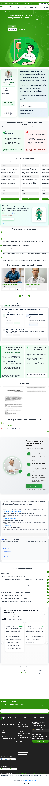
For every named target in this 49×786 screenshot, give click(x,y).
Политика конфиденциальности (21, 773)
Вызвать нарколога (8, 219)
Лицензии (34, 717)
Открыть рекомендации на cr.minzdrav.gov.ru (13, 511)
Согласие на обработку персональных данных (39, 773)
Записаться (13, 29)
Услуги (6, 11)
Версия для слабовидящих (8, 762)
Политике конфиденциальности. (29, 780)
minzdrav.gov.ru (6, 548)
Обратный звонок (44, 3)
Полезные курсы (22, 29)
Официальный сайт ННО (8, 525)
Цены (16, 717)
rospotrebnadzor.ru (6, 556)
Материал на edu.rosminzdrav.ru (10, 518)
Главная (2, 11)
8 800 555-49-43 (16, 557)
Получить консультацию (34, 486)
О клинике (25, 717)
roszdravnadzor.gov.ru (7, 551)
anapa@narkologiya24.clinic (24, 672)
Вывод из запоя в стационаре (15, 11)
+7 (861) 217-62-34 (7, 425)
